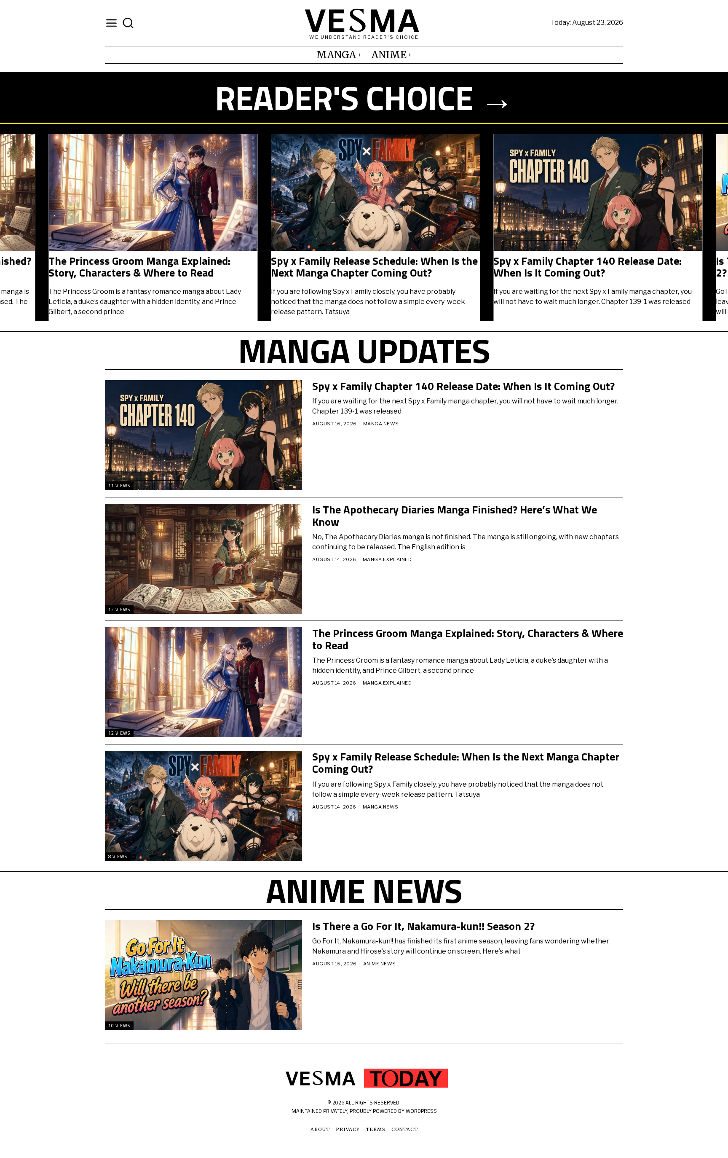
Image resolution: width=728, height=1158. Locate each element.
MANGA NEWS (381, 424)
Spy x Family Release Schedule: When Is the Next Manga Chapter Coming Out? (325, 267)
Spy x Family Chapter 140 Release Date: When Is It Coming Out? (539, 267)
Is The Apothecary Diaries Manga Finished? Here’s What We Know (454, 516)
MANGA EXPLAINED (387, 559)
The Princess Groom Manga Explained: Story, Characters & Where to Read (91, 267)
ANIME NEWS (379, 964)
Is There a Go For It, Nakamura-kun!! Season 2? (423, 926)
